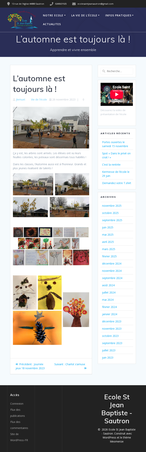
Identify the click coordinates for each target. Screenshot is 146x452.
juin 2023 (107, 357)
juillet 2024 (108, 292)
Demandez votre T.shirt (116, 183)
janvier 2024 (109, 314)
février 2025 (109, 256)
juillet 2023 (108, 350)
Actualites (52, 24)
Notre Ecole (53, 15)
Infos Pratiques (118, 15)
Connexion (16, 403)
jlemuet (20, 99)
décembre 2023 (111, 321)
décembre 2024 (111, 263)
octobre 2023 (110, 336)
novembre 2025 (111, 205)
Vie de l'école (39, 99)
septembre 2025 (112, 220)
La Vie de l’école (84, 15)
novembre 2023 (111, 328)
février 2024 (109, 307)
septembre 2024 (112, 278)
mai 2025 (107, 234)
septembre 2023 (112, 343)
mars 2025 (108, 249)
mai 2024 (107, 299)
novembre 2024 (111, 271)
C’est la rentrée (111, 164)
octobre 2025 (110, 213)
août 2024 (108, 285)
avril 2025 (108, 242)
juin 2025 (107, 227)
